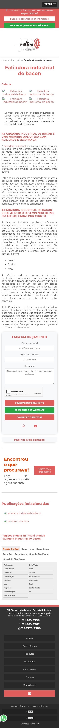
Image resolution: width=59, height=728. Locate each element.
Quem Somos (29, 646)
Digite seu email (29, 343)
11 (30, 620)
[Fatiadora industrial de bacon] (15, 92)
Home (29, 638)
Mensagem (29, 366)
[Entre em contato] (35, 426)
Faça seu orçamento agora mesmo (29, 19)
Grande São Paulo (39, 554)
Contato (29, 677)
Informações (29, 669)
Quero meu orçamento (44, 470)
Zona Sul (7, 554)
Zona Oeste (43, 549)
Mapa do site (29, 685)
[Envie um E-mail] (29, 693)
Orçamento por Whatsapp (29, 410)
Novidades (29, 661)
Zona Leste (21, 554)
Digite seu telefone (29, 354)
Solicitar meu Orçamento (29, 403)
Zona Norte (28, 549)
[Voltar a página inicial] (29, 42)
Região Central (11, 549)
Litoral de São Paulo (14, 559)
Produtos (29, 654)
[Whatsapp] (23, 426)
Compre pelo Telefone (29, 417)
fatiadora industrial (15, 146)
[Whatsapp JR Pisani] (5, 718)
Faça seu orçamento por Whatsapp (29, 25)
